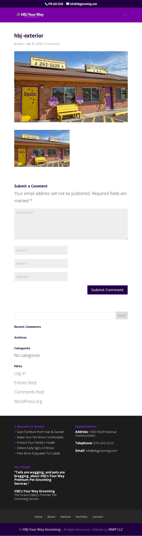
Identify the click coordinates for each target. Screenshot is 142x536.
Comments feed (29, 392)
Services (65, 516)
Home (38, 516)
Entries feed (25, 383)
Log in (20, 373)
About (51, 516)
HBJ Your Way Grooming (41, 529)
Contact (98, 516)
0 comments (52, 44)
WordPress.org (28, 401)
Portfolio (81, 516)
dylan (21, 44)
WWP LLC (116, 529)
